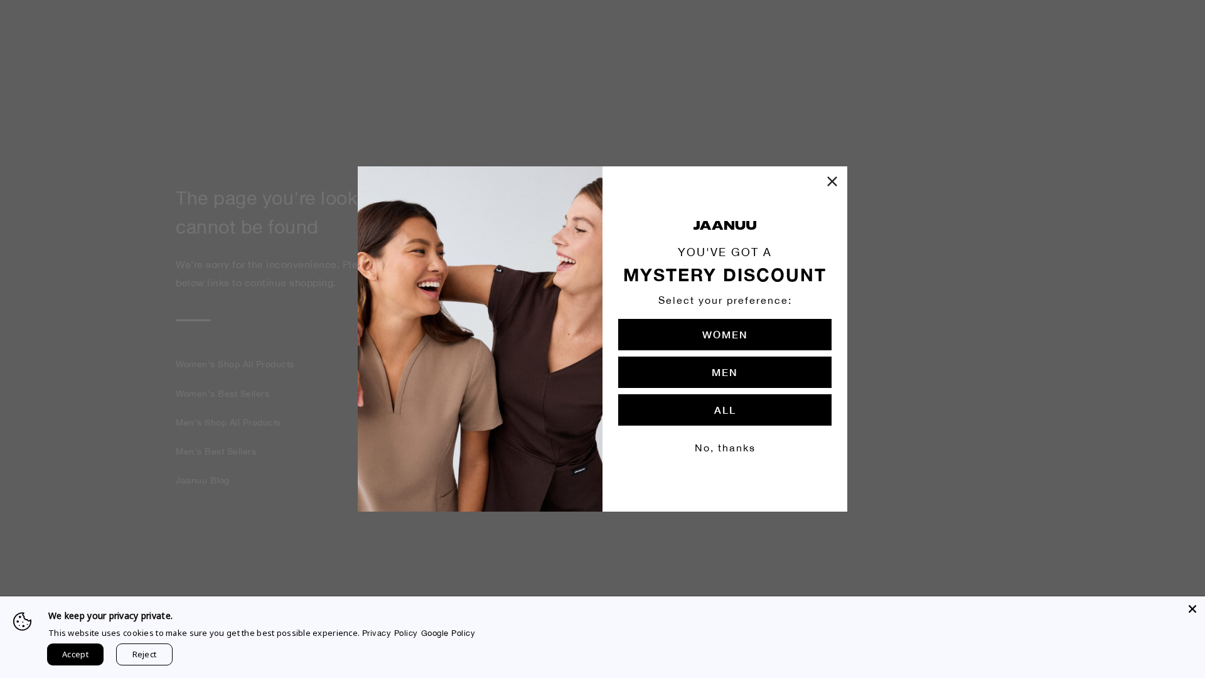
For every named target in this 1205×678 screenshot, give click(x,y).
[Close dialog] (832, 181)
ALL (725, 410)
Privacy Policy (390, 633)
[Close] (1192, 609)
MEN (725, 372)
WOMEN (725, 334)
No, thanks (725, 447)
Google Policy (448, 633)
